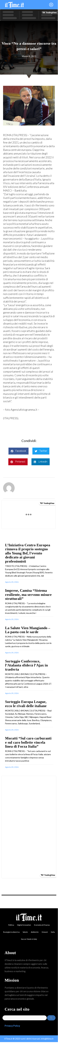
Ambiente (35, 932)
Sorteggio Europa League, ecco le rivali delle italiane (26, 704)
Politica (11, 925)
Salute (25, 932)
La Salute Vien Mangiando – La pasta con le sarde (27, 630)
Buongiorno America (11, 932)
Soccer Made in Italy (29, 939)
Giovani (45, 932)
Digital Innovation (24, 925)
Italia (53, 932)
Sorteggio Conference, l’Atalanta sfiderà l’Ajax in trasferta (26, 665)
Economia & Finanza (42, 925)
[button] (42, 4)
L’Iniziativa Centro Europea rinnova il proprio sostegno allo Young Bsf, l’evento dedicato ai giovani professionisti (27, 553)
